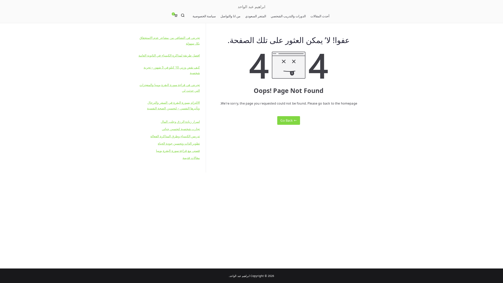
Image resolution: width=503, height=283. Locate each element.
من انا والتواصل (230, 16)
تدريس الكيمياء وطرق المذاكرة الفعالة (175, 136)
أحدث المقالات (319, 16)
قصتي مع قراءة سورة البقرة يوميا (178, 151)
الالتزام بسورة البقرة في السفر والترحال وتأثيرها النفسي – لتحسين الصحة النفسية (173, 105)
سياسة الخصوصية (204, 16)
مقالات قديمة (191, 158)
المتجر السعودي (255, 16)
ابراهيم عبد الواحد (251, 6)
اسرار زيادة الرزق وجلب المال (180, 121)
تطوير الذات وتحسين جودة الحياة (179, 143)
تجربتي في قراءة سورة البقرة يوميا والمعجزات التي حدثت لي (170, 88)
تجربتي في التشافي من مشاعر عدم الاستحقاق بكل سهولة (170, 41)
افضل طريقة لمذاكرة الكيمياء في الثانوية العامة (169, 55)
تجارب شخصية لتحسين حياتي (181, 129)
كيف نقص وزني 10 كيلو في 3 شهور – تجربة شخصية (172, 70)
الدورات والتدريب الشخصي (288, 16)
